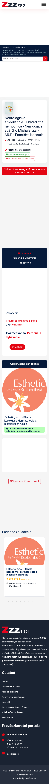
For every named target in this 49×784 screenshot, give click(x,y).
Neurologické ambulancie (21, 320)
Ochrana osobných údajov (15, 707)
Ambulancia (17, 324)
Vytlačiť (18, 347)
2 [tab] (12, 601)
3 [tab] (16, 601)
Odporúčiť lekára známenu (21, 158)
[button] (5, 401)
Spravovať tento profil (26, 481)
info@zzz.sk (13, 753)
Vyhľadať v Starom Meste (24, 171)
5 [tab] (24, 601)
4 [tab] (20, 601)
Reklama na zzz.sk (11, 686)
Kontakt (6, 702)
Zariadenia (18, 47)
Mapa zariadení (10, 691)
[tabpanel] (24, 567)
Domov (5, 47)
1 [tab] (8, 601)
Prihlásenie (7, 717)
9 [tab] (41, 601)
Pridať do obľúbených (18, 154)
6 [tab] (28, 601)
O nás (5, 681)
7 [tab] (32, 601)
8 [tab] (37, 601)
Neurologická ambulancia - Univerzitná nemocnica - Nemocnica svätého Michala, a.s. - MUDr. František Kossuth (24, 126)
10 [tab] (45, 601)
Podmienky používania (13, 696)
